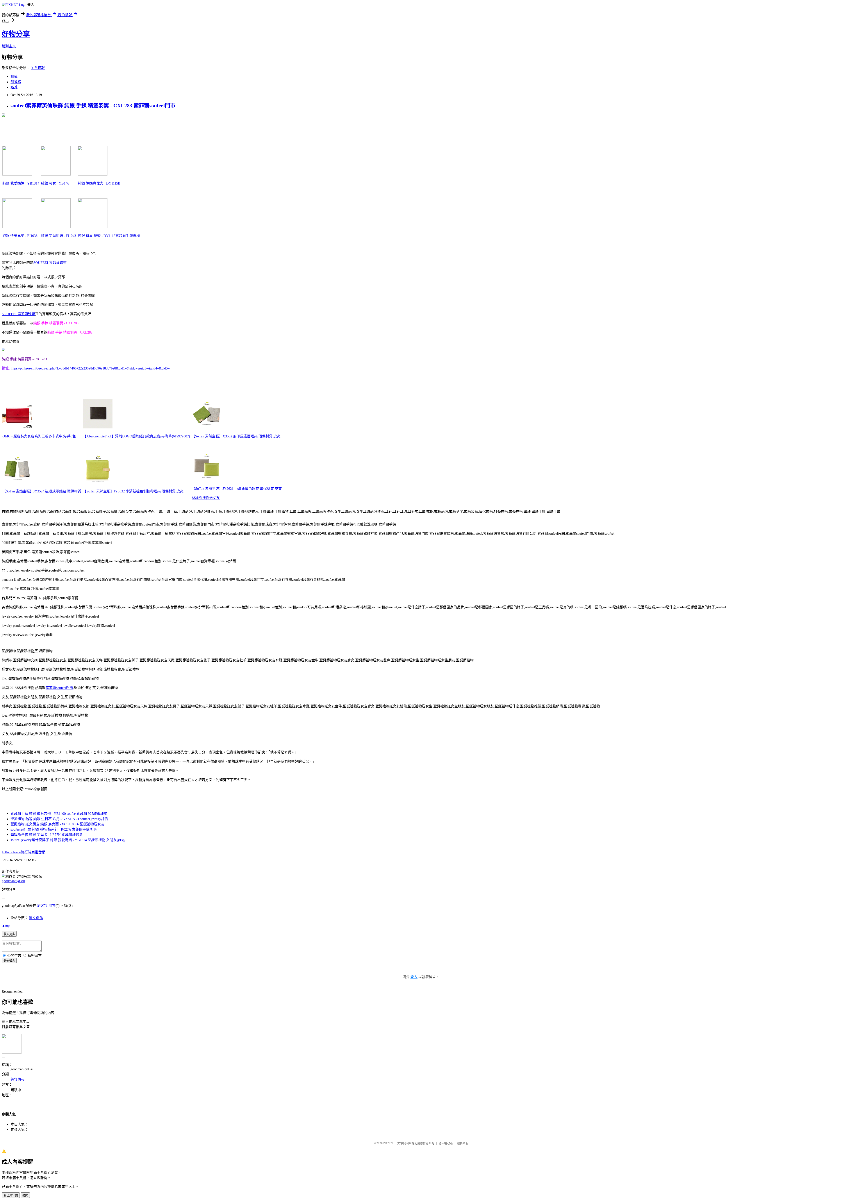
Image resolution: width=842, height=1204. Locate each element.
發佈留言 (9, 960)
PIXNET (388, 1143)
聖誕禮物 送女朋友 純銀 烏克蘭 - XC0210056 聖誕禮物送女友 (57, 824)
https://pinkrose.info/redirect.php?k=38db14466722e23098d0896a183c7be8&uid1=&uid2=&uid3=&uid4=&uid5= (90, 368)
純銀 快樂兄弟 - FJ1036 (19, 236)
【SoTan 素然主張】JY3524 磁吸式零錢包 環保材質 (41, 491)
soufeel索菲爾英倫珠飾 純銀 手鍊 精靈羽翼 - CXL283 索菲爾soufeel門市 (93, 105)
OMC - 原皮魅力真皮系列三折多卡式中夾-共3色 (39, 436)
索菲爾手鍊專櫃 (127, 236)
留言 (51, 905)
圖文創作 (36, 918)
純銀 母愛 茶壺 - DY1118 (96, 236)
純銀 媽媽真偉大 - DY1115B (99, 183)
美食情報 (38, 68)
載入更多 (9, 934)
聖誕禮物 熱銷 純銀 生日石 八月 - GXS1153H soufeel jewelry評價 (59, 819)
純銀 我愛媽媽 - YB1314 (20, 183)
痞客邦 (42, 905)
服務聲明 (462, 1143)
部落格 (16, 82)
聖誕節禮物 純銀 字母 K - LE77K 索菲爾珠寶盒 (47, 834)
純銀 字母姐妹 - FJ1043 (58, 236)
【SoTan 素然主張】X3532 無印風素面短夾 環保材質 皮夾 (236, 436)
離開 (25, 1195)
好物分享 (16, 34)
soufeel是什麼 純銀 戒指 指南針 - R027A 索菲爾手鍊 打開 (54, 829)
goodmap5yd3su (13, 881)
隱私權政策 (446, 1143)
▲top (6, 925)
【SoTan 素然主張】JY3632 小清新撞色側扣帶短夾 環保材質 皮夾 (133, 491)
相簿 (14, 76)
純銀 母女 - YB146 (55, 183)
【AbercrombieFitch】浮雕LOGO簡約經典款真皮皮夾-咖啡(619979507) (136, 436)
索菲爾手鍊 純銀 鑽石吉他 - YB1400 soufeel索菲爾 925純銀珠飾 (59, 813)
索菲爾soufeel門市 (59, 688)
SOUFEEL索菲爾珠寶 (50, 263)
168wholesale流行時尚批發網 (23, 852)
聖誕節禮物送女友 (206, 498)
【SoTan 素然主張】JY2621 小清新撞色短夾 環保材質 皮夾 (237, 488)
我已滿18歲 (11, 1195)
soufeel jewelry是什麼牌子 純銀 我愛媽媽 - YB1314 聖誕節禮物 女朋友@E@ (68, 840)
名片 (14, 87)
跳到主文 (9, 46)
